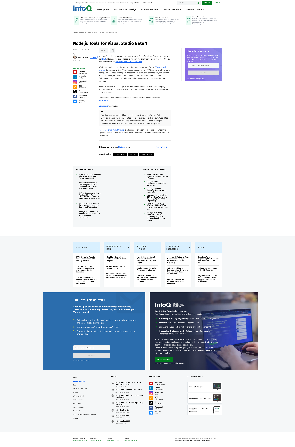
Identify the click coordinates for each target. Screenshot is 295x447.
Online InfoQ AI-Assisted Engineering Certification (129, 404)
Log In (75, 385)
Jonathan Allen (83, 57)
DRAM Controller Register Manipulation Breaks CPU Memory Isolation (85, 259)
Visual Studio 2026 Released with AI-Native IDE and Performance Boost (90, 176)
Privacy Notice (179, 440)
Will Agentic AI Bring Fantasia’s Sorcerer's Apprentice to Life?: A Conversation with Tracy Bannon (156, 216)
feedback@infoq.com (80, 440)
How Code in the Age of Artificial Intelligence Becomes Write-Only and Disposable (146, 260)
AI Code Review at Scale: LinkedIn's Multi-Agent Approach (176, 281)
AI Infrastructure (149, 9)
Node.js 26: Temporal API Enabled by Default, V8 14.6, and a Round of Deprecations (89, 214)
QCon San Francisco (122, 410)
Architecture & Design (125, 9)
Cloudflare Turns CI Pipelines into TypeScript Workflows (156, 183)
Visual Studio (146, 154)
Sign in (217, 2)
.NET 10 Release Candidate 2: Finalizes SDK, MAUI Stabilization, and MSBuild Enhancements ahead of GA (90, 196)
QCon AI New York (122, 416)
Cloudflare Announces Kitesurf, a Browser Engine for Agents (156, 190)
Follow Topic (161, 147)
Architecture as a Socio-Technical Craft (115, 267)
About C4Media (78, 407)
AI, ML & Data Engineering (172, 247)
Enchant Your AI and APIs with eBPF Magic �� (207, 269)
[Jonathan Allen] (75, 57)
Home (75, 377)
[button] (203, 73)
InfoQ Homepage (78, 32)
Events (200, 9)
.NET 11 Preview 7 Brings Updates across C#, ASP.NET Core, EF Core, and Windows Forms (157, 206)
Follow (93, 57)
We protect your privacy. (196, 78)
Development (102, 9)
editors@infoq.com (113, 440)
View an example (81, 312)
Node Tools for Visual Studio (111, 130)
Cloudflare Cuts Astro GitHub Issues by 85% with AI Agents (116, 259)
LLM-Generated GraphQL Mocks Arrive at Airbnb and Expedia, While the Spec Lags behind (86, 280)
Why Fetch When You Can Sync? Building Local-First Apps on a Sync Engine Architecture (207, 278)
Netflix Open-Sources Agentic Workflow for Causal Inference (157, 176)
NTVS (103, 59)
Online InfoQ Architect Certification (128, 390)
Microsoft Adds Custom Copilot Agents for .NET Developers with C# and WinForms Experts (88, 185)
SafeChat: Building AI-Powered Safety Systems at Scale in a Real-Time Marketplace (177, 271)
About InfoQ (77, 403)
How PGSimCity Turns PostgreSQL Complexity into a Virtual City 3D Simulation (85, 269)
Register (207, 2)
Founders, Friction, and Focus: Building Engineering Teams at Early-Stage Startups (147, 278)
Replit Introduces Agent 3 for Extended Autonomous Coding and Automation (89, 205)
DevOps (190, 9)
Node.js (121, 147)
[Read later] (112, 50)
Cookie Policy (205, 440)
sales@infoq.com (95, 440)
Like (105, 50)
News (89, 32)
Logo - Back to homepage (82, 8)
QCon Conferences (80, 389)
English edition (135, 3)
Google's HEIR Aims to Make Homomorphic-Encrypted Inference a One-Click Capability (178, 260)
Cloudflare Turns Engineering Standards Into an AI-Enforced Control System (208, 260)
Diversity (76, 418)
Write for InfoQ (78, 396)
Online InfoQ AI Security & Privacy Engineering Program (128, 383)
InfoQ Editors (78, 400)
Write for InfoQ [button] (147, 3)
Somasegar (104, 106)
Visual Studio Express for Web (128, 61)
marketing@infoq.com (131, 440)
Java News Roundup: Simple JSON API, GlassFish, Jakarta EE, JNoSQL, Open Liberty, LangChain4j (157, 198)
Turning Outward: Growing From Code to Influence (147, 269)
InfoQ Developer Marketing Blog (84, 414)
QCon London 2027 (122, 421)
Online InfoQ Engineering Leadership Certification (129, 396)
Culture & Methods (171, 9)
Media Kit (76, 411)
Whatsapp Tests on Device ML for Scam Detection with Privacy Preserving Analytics (117, 276)
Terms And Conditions (192, 440)
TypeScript (103, 100)
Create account (79, 381)
